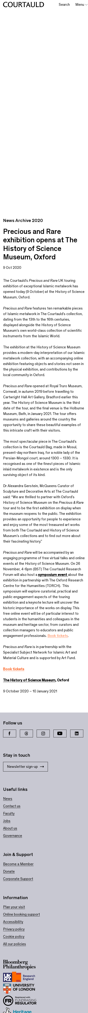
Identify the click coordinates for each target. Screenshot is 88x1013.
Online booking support (21, 914)
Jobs (6, 821)
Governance (12, 835)
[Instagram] (43, 733)
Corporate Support (18, 879)
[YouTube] (60, 733)
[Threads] (26, 733)
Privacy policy (14, 929)
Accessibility (13, 921)
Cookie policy (13, 936)
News (7, 798)
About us (10, 828)
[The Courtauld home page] (23, 4)
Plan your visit (14, 907)
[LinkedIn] (76, 733)
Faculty (9, 813)
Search (64, 4)
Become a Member (18, 864)
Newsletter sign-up (22, 766)
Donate (9, 871)
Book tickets (57, 635)
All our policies (14, 944)
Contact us (11, 806)
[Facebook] (9, 733)
